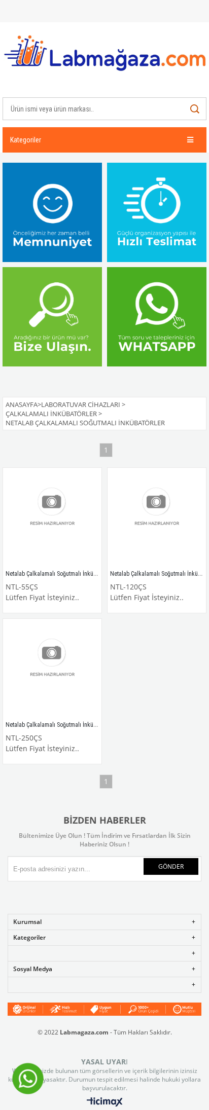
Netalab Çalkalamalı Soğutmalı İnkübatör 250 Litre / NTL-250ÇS (84, 724)
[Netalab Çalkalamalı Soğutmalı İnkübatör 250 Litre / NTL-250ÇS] (52, 668)
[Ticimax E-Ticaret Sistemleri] (105, 1102)
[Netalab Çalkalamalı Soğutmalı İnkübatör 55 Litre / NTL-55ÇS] (52, 517)
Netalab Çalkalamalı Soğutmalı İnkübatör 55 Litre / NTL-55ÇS (81, 573)
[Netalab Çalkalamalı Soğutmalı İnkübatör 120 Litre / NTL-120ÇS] (157, 517)
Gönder (171, 866)
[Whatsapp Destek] (28, 1093)
